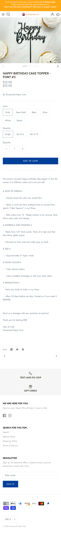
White (8, 120)
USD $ (8, 519)
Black (34, 112)
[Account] (52, 14)
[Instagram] (9, 415)
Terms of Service (10, 445)
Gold (7, 112)
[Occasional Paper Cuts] (30, 14)
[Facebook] (4, 415)
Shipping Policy (10, 441)
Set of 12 (34, 134)
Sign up (10, 484)
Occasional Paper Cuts (16, 94)
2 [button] (30, 66)
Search (6, 432)
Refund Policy (9, 436)
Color (5, 106)
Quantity (6, 128)
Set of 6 (20, 134)
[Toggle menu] (3, 14)
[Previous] (3, 66)
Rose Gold (21, 112)
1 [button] (25, 66)
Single (8, 134)
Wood (19, 120)
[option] (30, 40)
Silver (45, 112)
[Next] (58, 66)
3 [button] (36, 66)
